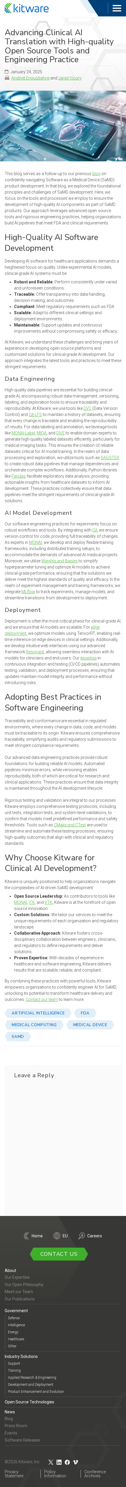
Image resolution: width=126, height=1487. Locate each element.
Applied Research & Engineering (32, 1378)
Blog (9, 1418)
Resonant (35, 651)
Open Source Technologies (29, 1402)
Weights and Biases (59, 561)
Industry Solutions (21, 1356)
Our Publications (20, 1298)
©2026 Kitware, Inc (22, 1461)
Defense (14, 1318)
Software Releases (22, 1440)
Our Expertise (17, 1277)
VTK (48, 902)
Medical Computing (34, 1025)
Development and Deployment (30, 1385)
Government (16, 1310)
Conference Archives (95, 1473)
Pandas (18, 476)
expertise (88, 658)
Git (94, 530)
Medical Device (90, 1025)
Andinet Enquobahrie (30, 78)
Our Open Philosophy (24, 1284)
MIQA (42, 433)
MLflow (28, 591)
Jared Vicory (69, 78)
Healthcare (16, 1339)
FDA (85, 1013)
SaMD (18, 1036)
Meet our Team (19, 1291)
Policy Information (55, 1473)
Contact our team (42, 999)
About (10, 1270)
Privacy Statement (14, 1473)
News (10, 1411)
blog (96, 173)
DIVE (60, 433)
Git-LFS (35, 414)
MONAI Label (23, 433)
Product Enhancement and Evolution (36, 1392)
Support (14, 1363)
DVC (87, 408)
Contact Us (59, 1254)
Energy (13, 1332)
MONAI (35, 542)
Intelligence (16, 1325)
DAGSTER (110, 457)
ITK (32, 902)
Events (11, 1432)
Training (14, 1370)
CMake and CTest (70, 825)
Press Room (16, 1425)
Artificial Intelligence (38, 1013)
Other (12, 1346)
